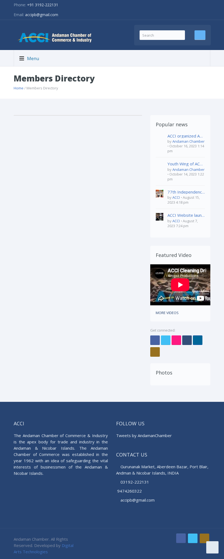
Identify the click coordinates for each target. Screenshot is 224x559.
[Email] (187, 340)
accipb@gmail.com (41, 14)
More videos (167, 312)
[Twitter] (165, 340)
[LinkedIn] (197, 340)
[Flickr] (176, 340)
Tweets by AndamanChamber (144, 435)
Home (18, 88)
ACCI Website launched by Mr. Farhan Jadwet (186, 215)
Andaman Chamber (188, 141)
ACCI (176, 197)
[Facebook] (155, 340)
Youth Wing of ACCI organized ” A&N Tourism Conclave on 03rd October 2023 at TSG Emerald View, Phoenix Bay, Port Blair (186, 164)
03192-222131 (134, 482)
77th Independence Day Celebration (186, 192)
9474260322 (129, 491)
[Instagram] (155, 352)
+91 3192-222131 (42, 4)
